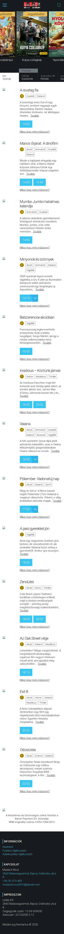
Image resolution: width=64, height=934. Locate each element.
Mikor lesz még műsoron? (35, 131)
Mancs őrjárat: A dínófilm (39, 143)
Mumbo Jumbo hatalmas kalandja (39, 203)
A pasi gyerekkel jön (34, 528)
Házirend (8, 847)
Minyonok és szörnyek (37, 259)
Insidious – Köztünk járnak (40, 370)
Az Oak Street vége (34, 638)
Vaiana (25, 424)
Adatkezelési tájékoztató (17, 854)
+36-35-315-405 (12, 880)
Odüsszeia (28, 749)
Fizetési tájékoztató (14, 850)
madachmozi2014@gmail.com (21, 884)
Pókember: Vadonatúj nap (39, 478)
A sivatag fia (29, 90)
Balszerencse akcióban (37, 317)
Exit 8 (24, 691)
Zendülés (27, 582)
